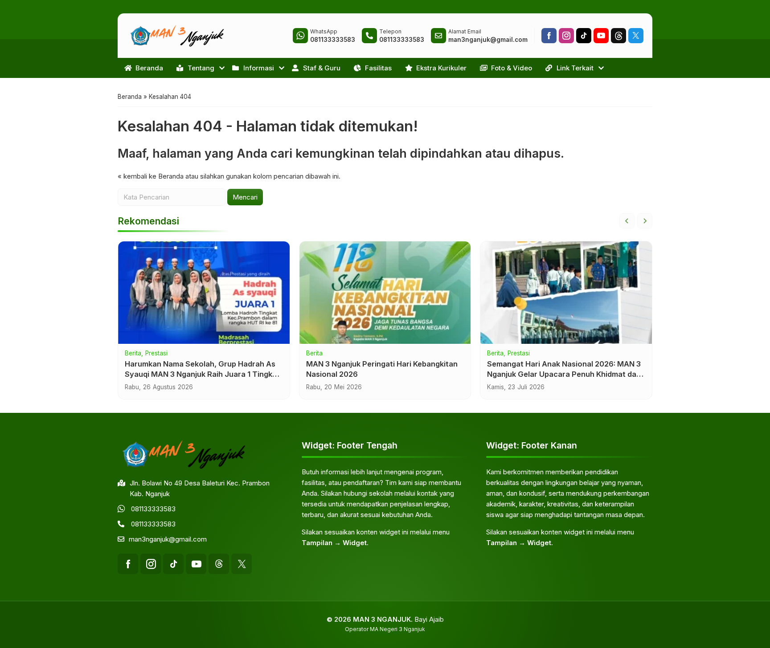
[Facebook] (549, 35)
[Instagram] (566, 35)
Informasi (258, 68)
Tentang (201, 68)
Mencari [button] (245, 197)
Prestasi (156, 353)
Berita (133, 353)
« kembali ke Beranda (151, 176)
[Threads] (618, 35)
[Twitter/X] (635, 35)
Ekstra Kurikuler (441, 68)
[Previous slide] (627, 220)
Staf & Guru (321, 68)
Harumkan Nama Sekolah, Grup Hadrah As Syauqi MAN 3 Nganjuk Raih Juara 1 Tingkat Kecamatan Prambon (202, 374)
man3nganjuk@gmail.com (168, 539)
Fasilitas (378, 68)
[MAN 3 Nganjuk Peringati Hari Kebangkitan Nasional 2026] (385, 292)
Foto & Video (511, 68)
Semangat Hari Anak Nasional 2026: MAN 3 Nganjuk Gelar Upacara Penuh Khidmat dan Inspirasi (564, 374)
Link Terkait (575, 68)
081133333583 (153, 509)
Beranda (149, 68)
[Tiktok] (583, 35)
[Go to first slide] (644, 220)
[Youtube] (601, 35)
